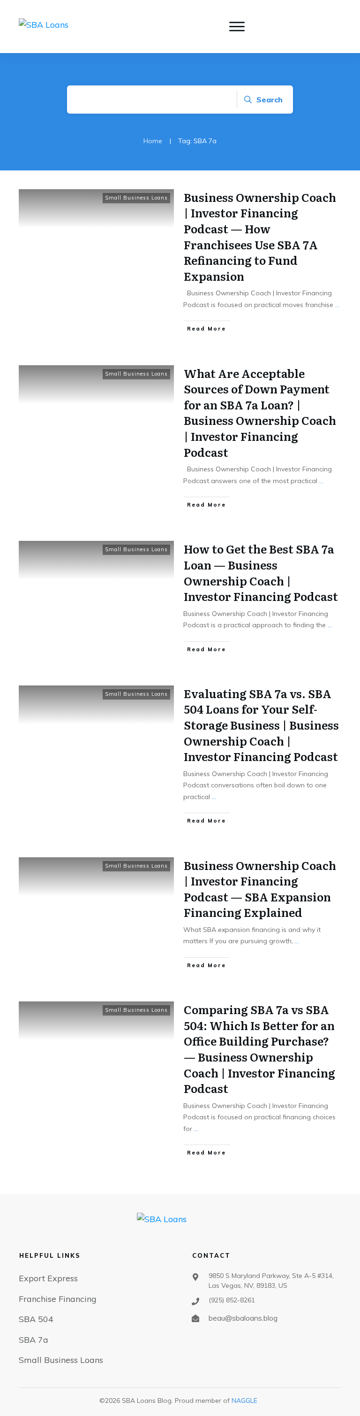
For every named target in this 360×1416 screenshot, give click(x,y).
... (337, 304)
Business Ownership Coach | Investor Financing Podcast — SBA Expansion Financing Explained (260, 889)
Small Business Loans (136, 197)
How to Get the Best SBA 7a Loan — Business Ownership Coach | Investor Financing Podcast (261, 572)
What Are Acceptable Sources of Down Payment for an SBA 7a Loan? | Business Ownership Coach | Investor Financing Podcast (260, 412)
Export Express (48, 1278)
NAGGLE (244, 1400)
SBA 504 (36, 1319)
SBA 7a (33, 1339)
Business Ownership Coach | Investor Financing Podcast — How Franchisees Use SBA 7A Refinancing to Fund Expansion (260, 236)
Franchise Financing (58, 1298)
